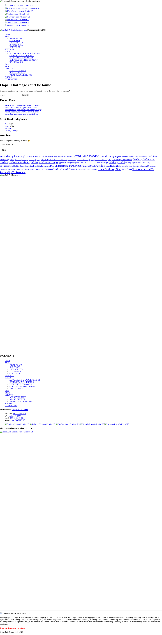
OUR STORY (14, 41)
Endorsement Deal (46, 166)
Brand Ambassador (85, 156)
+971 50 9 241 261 (16, 418)
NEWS (7, 66)
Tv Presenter (18, 172)
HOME (7, 34)
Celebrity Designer (108, 160)
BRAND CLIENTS (17, 73)
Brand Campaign (109, 156)
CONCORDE (14, 47)
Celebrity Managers (102, 163)
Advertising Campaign (13, 156)
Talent (7, 64)
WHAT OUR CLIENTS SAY (20, 75)
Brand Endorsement (127, 156)
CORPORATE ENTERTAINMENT (23, 60)
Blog (6, 124)
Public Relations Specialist (80, 169)
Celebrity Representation (133, 163)
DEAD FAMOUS (16, 62)
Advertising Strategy (33, 156)
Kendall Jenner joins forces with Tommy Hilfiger (23, 110)
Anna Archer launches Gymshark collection (21, 108)
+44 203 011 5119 (18, 420)
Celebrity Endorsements (123, 160)
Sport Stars (126, 169)
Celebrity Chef (99, 160)
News (7, 126)
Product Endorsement (43, 169)
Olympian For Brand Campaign (11, 169)
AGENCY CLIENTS (17, 71)
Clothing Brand (19, 166)
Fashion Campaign (107, 165)
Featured (8, 128)
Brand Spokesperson (141, 156)
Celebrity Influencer (144, 159)
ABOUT (8, 36)
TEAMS (8, 51)
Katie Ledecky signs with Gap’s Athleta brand (22, 112)
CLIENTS (9, 68)
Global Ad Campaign (148, 166)
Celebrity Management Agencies (70, 163)
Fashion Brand (88, 166)
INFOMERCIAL (16, 45)
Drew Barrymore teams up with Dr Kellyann (21, 114)
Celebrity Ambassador (69, 160)
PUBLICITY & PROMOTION (21, 58)
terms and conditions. (16, 628)
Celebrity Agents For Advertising (51, 160)
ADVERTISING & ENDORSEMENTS (24, 53)
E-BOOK (8, 77)
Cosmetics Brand (31, 166)
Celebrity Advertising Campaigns (19, 160)
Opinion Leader (29, 169)
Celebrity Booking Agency (85, 160)
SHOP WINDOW (16, 43)
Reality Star (94, 169)
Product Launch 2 (61, 169)
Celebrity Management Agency (88, 162)
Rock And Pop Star (109, 169)
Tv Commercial (141, 169)
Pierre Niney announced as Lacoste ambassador (22, 105)
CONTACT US (11, 79)
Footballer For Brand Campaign (129, 166)
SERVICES (9, 49)
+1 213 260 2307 (14, 416)
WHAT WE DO (15, 38)
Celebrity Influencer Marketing (15, 162)
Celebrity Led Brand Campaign (46, 162)
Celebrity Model (117, 162)
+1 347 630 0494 (19, 414)
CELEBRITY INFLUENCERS (21, 56)
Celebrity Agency (34, 160)
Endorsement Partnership (68, 165)
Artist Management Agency (63, 156)
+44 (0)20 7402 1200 (20, 410)
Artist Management (46, 156)
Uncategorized (10, 130)
